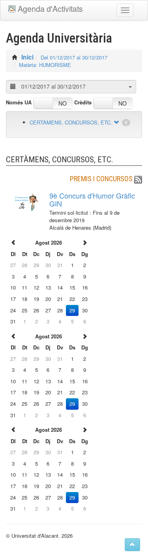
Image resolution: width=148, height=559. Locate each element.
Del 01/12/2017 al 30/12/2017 (74, 57)
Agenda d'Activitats (50, 8)
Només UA (19, 102)
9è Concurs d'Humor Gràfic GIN (92, 199)
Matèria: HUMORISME (45, 65)
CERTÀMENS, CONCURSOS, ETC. (71, 122)
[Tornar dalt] (132, 544)
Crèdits (83, 102)
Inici (27, 56)
